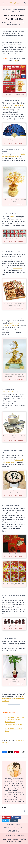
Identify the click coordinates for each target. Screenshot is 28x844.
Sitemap (18, 825)
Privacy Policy (19, 828)
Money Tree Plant (10, 638)
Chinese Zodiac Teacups (12, 214)
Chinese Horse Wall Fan (12, 100)
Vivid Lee (6, 23)
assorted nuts (17, 268)
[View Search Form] (25, 3)
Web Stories (8, 828)
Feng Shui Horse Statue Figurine (15, 318)
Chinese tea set (7, 392)
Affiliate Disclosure (14, 831)
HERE (16, 61)
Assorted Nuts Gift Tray (12, 251)
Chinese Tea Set (10, 389)
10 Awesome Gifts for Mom (14, 724)
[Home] (3, 9)
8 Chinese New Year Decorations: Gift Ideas (13, 699)
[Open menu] (3, 3)
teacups (12, 217)
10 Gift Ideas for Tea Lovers (14, 717)
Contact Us (10, 825)
